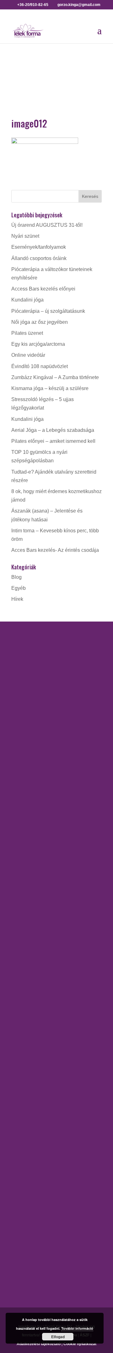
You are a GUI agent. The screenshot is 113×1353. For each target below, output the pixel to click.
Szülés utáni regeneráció (39, 1033)
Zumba (19, 1044)
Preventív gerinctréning (37, 978)
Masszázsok (25, 1117)
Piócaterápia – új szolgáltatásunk (48, 311)
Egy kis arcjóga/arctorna (38, 344)
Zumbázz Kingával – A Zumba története (55, 377)
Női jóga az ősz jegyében (39, 322)
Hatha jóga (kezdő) (32, 830)
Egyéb (18, 588)
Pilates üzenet (27, 333)
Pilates (19, 989)
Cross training (26, 925)
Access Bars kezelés (34, 1084)
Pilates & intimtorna (33, 1000)
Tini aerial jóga (27, 874)
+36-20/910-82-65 (31, 719)
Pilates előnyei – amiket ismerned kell (53, 441)
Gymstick (21, 936)
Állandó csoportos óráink (39, 258)
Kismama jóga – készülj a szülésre (50, 388)
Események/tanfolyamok (38, 247)
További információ (77, 1328)
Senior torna (25, 1011)
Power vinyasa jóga (33, 852)
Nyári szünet (25, 236)
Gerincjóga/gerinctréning (38, 808)
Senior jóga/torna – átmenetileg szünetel (56, 863)
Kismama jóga (27, 819)
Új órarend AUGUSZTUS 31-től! (47, 225)
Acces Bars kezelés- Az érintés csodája (55, 550)
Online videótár (28, 355)
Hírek (17, 599)
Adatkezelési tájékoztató (39, 1344)
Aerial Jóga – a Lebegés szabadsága (52, 430)
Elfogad (58, 1336)
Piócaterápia (25, 1128)
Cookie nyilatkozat (79, 1344)
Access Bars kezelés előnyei (43, 288)
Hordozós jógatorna (33, 797)
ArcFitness (23, 914)
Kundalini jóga (27, 299)
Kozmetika (23, 1106)
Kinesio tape (25, 1095)
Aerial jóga (23, 786)
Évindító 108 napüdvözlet (39, 366)
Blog (16, 577)
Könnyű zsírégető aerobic (39, 947)
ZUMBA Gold (26, 1022)
